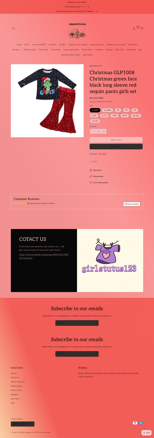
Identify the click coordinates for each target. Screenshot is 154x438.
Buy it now (116, 147)
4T (135, 110)
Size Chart (15, 399)
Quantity (93, 126)
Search (14, 373)
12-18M (107, 110)
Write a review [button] (132, 204)
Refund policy (16, 386)
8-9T (125, 116)
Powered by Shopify (44, 432)
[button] (13, 28)
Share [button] (94, 161)
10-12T (136, 116)
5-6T (94, 116)
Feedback (15, 395)
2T (118, 110)
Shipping (93, 101)
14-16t (95, 121)
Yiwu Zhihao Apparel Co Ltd (26, 432)
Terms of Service (18, 382)
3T (126, 110)
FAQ (13, 403)
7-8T (114, 116)
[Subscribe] (96, 323)
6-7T (104, 116)
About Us (15, 378)
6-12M (95, 110)
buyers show (16, 390)
